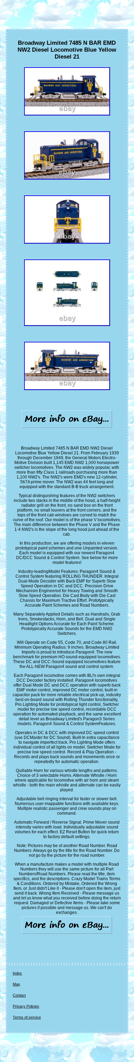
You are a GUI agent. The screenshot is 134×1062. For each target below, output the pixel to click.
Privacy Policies (26, 1006)
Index (17, 973)
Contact (19, 995)
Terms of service (27, 1017)
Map (16, 984)
